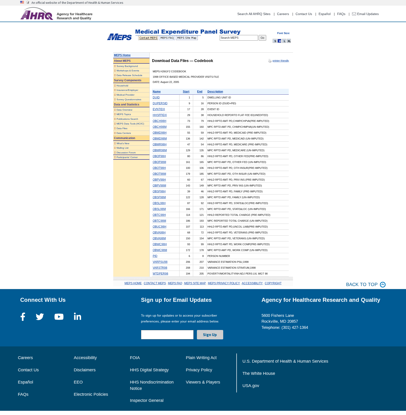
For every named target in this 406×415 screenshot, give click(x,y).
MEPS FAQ (175, 283)
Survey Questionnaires (129, 99)
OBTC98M (159, 220)
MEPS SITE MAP (195, 283)
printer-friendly (281, 60)
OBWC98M (160, 250)
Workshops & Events (128, 70)
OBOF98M (159, 162)
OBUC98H (159, 226)
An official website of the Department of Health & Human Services (77, 2)
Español (325, 14)
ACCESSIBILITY (252, 283)
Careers (283, 14)
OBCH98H (159, 121)
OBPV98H (159, 179)
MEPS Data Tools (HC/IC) (130, 123)
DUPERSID (160, 103)
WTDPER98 (160, 273)
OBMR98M (160, 150)
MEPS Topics (124, 114)
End (199, 91)
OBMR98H (160, 144)
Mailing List (123, 148)
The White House (258, 373)
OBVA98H (159, 232)
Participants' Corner (127, 157)
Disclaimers (85, 370)
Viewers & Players (203, 382)
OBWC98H (160, 244)
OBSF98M (159, 197)
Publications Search (127, 119)
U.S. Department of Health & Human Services (285, 361)
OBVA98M (159, 238)
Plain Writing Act (201, 357)
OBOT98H (159, 168)
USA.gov (250, 385)
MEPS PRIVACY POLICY (224, 283)
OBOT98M (159, 173)
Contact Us (304, 14)
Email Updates (367, 14)
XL (289, 41)
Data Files (122, 128)
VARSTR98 (160, 267)
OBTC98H (159, 215)
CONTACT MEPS (155, 283)
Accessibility (85, 357)
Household (122, 85)
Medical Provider (125, 94)
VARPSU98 (160, 262)
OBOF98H (159, 156)
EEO (78, 382)
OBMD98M (160, 138)
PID (155, 256)
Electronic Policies (91, 394)
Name (157, 91)
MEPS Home (122, 55)
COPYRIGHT (273, 283)
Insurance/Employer (127, 90)
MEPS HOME (133, 283)
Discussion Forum (126, 152)
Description (215, 91)
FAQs (341, 14)
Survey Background (127, 66)
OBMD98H (160, 132)
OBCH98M (160, 126)
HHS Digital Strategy (149, 370)
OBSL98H (159, 203)
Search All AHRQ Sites (253, 14)
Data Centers (124, 133)
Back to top (362, 284)
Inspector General (147, 400)
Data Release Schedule (129, 75)
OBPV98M (159, 185)
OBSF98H (159, 191)
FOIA (135, 357)
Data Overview (124, 110)
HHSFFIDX (160, 115)
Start (186, 91)
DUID (156, 97)
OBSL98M (159, 209)
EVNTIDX (159, 109)
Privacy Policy (199, 370)
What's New (123, 143)
